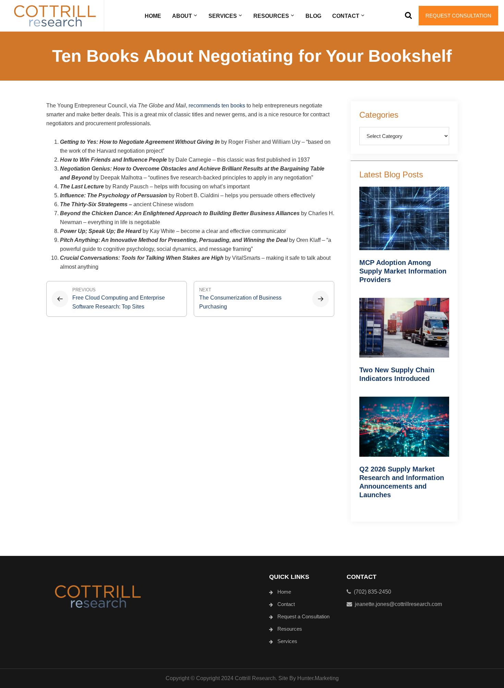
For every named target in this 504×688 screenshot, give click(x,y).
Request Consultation (458, 16)
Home (284, 592)
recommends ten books (217, 105)
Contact (286, 604)
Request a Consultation (303, 616)
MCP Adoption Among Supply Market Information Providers (402, 271)
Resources (289, 629)
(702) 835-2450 (371, 592)
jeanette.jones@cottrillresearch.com (398, 604)
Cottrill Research (55, 15)
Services (287, 641)
